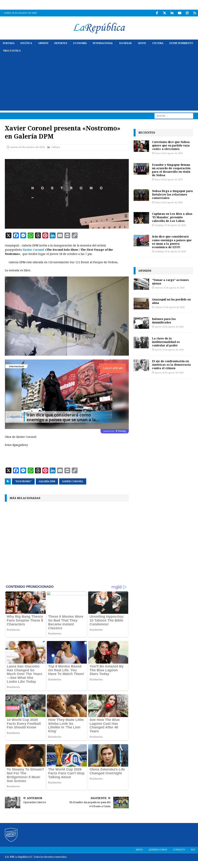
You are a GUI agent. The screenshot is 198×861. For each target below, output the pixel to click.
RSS (193, 849)
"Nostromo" (23, 481)
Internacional (103, 43)
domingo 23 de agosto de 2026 (170, 225)
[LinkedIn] (172, 13)
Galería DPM (47, 481)
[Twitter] (164, 13)
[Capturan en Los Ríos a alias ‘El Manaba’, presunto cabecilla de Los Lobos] (141, 218)
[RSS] (194, 13)
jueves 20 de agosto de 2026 (169, 327)
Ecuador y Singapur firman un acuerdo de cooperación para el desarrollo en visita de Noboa (171, 170)
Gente (142, 43)
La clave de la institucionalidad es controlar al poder (166, 342)
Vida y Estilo (12, 50)
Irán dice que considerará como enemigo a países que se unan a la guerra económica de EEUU (172, 242)
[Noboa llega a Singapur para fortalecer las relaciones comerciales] (141, 195)
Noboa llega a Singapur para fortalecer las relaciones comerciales (172, 194)
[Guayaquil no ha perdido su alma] (141, 303)
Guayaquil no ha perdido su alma (171, 301)
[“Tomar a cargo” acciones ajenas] (141, 284)
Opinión (43, 43)
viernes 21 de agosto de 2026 (169, 288)
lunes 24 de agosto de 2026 (169, 153)
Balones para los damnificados (164, 320)
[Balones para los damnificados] (141, 323)
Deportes (60, 43)
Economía (80, 43)
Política (26, 43)
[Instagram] (187, 13)
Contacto (179, 849)
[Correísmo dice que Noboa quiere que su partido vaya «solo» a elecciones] (141, 146)
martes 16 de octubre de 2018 (27, 147)
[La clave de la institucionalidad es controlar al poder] (141, 342)
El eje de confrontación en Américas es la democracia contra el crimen (171, 364)
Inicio (139, 849)
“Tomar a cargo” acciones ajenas (170, 281)
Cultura (157, 43)
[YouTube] (179, 13)
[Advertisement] (99, 84)
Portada (9, 43)
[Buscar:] (173, 115)
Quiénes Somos (158, 849)
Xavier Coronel (33, 249)
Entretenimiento (181, 43)
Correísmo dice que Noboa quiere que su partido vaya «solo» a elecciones (171, 145)
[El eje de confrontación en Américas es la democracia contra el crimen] (141, 365)
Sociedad (125, 43)
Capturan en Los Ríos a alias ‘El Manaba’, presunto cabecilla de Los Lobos (172, 217)
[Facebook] (157, 13)
